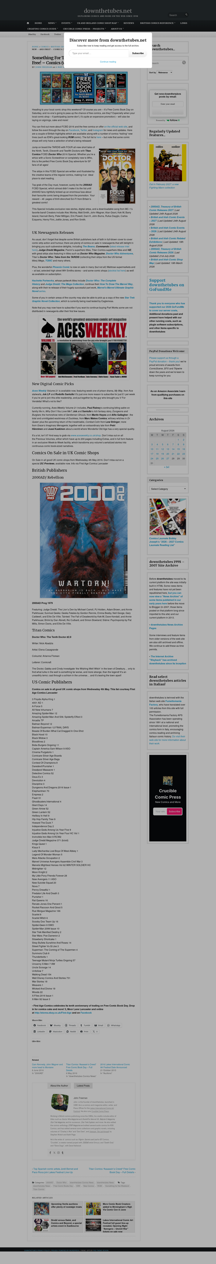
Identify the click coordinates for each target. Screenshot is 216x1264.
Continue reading (108, 61)
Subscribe (138, 53)
